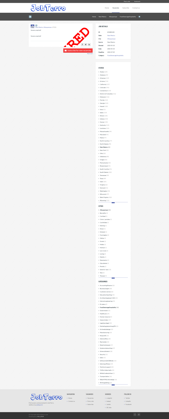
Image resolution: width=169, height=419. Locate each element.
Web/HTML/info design (108, 379)
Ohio (103, 153)
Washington (105, 191)
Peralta (103, 266)
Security (104, 354)
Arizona (104, 81)
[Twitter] (85, 44)
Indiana (104, 119)
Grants (103, 241)
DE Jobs (109, 407)
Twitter (128, 398)
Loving (103, 254)
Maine (103, 138)
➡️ (36, 25)
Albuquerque (48, 27)
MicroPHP (40, 416)
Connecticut (105, 90)
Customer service (106, 292)
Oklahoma (104, 156)
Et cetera (103, 304)
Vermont (104, 188)
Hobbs (103, 244)
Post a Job (127, 1)
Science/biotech (106, 351)
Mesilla (103, 257)
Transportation (106, 376)
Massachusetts (105, 131)
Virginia (103, 185)
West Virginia (106, 197)
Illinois (103, 116)
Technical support (106, 367)
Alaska (103, 72)
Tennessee (104, 175)
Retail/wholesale (106, 345)
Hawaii (104, 106)
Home (107, 8)
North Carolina (106, 141)
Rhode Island (105, 166)
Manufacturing (106, 332)
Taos (102, 273)
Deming (103, 225)
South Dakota (106, 172)
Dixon (103, 229)
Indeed (109, 401)
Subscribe (125, 8)
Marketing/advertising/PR (109, 326)
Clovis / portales (106, 219)
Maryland (104, 134)
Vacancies (115, 8)
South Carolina (106, 169)
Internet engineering (107, 301)
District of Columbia (108, 94)
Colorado (104, 87)
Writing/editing (106, 383)
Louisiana (104, 128)
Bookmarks (137, 1)
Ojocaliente (104, 263)
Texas (103, 178)
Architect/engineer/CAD (109, 298)
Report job (90, 53)
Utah (103, 181)
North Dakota (105, 144)
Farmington (104, 235)
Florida (104, 100)
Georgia (104, 103)
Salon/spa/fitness (106, 364)
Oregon (103, 159)
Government (105, 310)
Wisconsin (104, 194)
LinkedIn (128, 401)
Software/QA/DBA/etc (108, 361)
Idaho (103, 112)
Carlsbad (103, 216)
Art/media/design (106, 329)
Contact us (136, 8)
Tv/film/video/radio (107, 370)
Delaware (104, 97)
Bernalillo (104, 213)
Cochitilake (104, 222)
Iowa (103, 109)
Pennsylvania (105, 163)
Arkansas (104, 78)
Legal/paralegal (106, 323)
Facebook (128, 404)
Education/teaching (107, 295)
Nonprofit (104, 335)
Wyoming (104, 200)
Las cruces (104, 251)
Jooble (109, 404)
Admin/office (105, 339)
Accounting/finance (107, 285)
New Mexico (39, 27)
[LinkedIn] (89, 44)
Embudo (103, 232)
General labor (105, 320)
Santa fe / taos (105, 269)
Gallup (103, 238)
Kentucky (104, 125)
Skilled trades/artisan (107, 373)
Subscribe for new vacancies (79, 50)
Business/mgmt (106, 288)
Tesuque (103, 276)
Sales (103, 357)
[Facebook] (82, 44)
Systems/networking (107, 348)
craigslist (109, 398)
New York (104, 150)
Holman (103, 247)
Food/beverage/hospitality (115, 55)
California (105, 84)
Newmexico (104, 260)
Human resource (106, 317)
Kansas (104, 122)
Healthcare (104, 313)
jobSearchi (39, 405)
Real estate (104, 342)
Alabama (104, 75)
